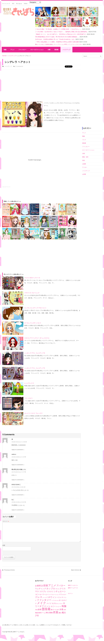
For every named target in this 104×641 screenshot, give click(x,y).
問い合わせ (19, 3)
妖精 (39, 609)
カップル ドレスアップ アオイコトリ (35, 308)
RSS (13, 3)
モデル (54, 603)
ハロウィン (51, 597)
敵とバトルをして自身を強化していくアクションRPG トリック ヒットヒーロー (58, 44)
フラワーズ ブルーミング (31, 293)
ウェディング (40, 588)
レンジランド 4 (29, 383)
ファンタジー (22, 49)
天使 (36, 609)
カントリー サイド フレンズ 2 (33, 413)
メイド (49, 603)
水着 (49, 49)
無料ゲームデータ (73, 588)
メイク (41, 603)
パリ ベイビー (28, 398)
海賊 (36, 613)
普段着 (56, 49)
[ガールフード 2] (90, 16)
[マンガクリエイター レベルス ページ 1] (43, 16)
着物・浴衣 (85, 157)
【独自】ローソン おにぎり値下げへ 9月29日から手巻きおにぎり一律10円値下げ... (61, 34)
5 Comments (19, 66)
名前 (3, 545)
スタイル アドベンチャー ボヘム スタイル (36, 338)
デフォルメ (62, 594)
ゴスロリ (50, 591)
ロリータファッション (37, 49)
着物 (51, 612)
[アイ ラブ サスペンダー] (74, 26)
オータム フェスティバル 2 (32, 323)
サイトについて (6, 3)
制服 (5, 49)
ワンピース (58, 606)
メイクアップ (66, 49)
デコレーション (54, 594)
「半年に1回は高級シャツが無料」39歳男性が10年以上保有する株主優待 (57, 42)
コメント (5, 521)
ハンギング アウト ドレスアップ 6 (34, 353)
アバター (84, 167)
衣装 (83, 160)
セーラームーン (44, 594)
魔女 (60, 613)
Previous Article (9, 570)
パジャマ (60, 597)
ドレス (84, 139)
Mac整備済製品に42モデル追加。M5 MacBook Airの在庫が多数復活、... (57, 37)
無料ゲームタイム (73, 585)
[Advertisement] (18, 31)
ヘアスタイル (55, 600)
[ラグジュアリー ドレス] (59, 26)
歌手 (58, 609)
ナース (44, 597)
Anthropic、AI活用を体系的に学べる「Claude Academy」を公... (55, 39)
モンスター (60, 603)
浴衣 (65, 609)
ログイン (70, 593)
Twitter (25, 3)
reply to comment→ (18, 449)
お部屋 (84, 174)
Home (4, 56)
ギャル (58, 589)
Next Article (75, 570)
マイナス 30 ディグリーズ (32, 278)
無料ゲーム (41, 613)
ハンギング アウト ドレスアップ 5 (34, 368)
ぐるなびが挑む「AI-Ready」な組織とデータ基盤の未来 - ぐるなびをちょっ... (58, 29)
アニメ (12, 49)
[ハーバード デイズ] (74, 16)
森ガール (54, 609)
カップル (50, 588)
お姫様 (84, 164)
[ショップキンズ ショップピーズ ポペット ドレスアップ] (43, 26)
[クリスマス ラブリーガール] (90, 26)
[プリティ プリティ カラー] (59, 16)
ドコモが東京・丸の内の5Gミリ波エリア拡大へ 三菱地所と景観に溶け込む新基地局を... (61, 32)
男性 (47, 613)
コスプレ (43, 591)
